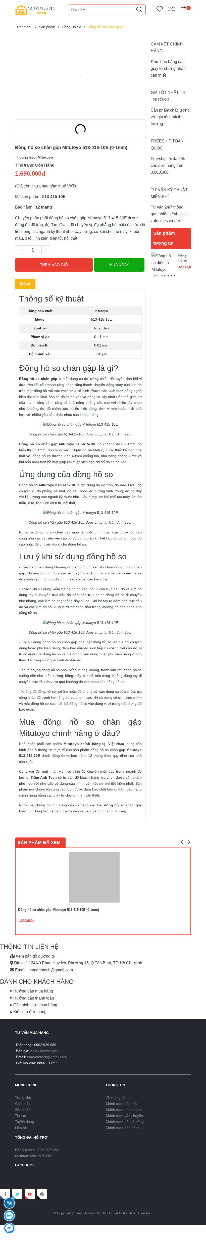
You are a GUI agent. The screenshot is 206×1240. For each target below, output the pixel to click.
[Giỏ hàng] (183, 10)
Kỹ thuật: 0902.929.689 (33, 1156)
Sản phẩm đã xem (39, 842)
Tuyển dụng (24, 1122)
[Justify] (139, 10)
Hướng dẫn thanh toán (33, 998)
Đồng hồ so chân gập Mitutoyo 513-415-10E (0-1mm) (58, 910)
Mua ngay (119, 265)
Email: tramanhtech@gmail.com (43, 970)
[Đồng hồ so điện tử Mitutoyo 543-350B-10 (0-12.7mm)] (163, 263)
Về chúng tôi (115, 1098)
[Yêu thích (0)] (160, 10)
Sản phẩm (23, 1110)
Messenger (49, 1051)
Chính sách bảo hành (123, 1128)
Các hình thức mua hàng (34, 1005)
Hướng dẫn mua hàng (32, 991)
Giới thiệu (22, 1104)
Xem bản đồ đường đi (35, 956)
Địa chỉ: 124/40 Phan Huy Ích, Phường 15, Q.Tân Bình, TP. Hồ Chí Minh (77, 963)
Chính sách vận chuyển (124, 1116)
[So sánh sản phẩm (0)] (171, 10)
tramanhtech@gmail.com (47, 1057)
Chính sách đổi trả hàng (125, 1122)
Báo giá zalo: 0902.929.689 (37, 1150)
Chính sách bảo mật (122, 1104)
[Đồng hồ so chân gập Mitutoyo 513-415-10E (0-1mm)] (80, 75)
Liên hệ (21, 1128)
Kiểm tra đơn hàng (29, 1012)
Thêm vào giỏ (54, 265)
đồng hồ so (106, 556)
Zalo (33, 1051)
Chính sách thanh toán (124, 1110)
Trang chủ (23, 1098)
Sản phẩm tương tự (164, 238)
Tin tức (20, 1116)
